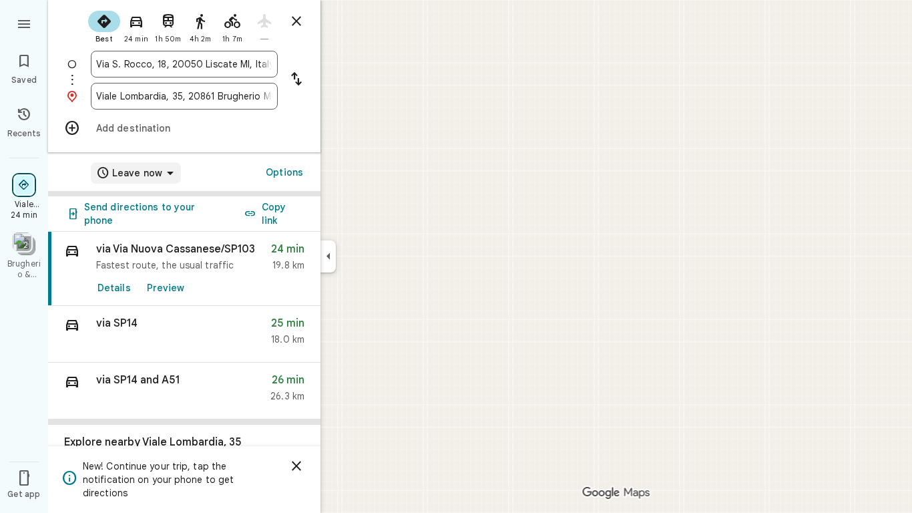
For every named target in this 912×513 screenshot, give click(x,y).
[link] (184, 269)
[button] (184, 334)
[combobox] (184, 64)
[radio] (104, 25)
